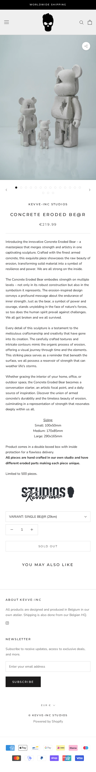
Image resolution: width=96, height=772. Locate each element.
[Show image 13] (75, 187)
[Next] (89, 190)
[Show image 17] (53, 193)
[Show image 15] (43, 193)
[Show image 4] (31, 187)
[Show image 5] (36, 187)
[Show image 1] (16, 187)
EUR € (46, 705)
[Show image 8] (50, 187)
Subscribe (23, 682)
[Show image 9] (55, 187)
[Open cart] (90, 22)
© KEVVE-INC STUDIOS (48, 715)
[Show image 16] (48, 193)
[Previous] (6, 190)
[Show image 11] (65, 187)
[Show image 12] (70, 187)
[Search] (81, 22)
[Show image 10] (60, 187)
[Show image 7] (46, 187)
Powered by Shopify (48, 721)
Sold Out (48, 546)
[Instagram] (7, 623)
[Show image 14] (80, 187)
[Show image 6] (41, 187)
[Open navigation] (6, 22)
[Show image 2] (21, 187)
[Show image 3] (26, 187)
